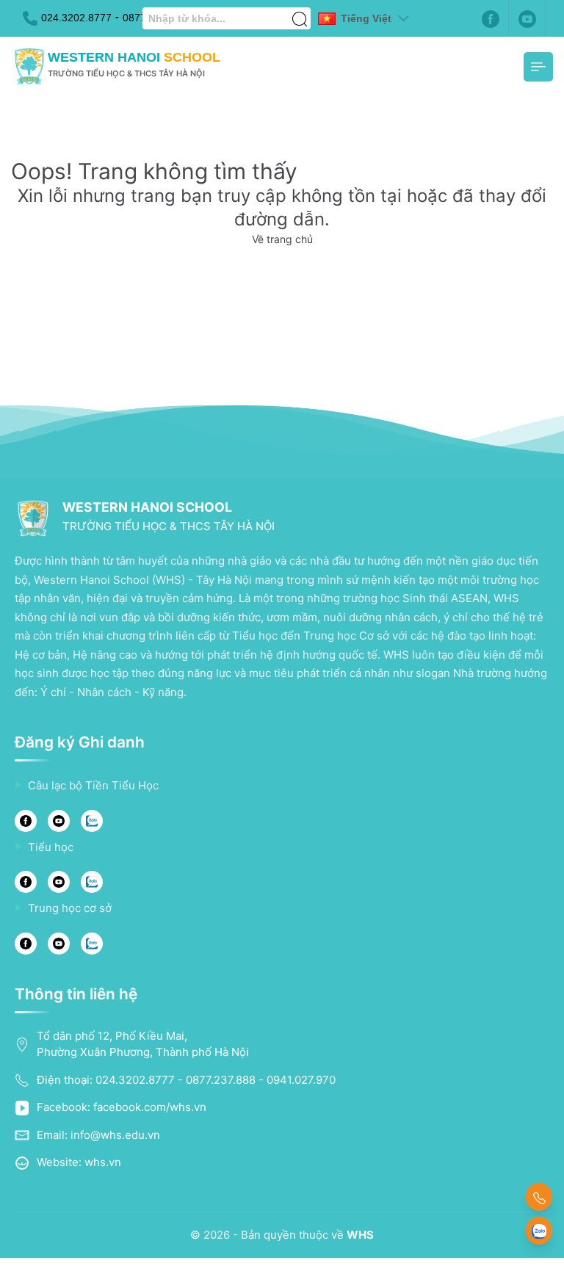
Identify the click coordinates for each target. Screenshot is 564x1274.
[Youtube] (527, 18)
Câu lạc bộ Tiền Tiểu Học (93, 785)
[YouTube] (59, 821)
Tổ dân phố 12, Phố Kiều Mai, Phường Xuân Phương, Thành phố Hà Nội (143, 1044)
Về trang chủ (282, 239)
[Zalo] (92, 821)
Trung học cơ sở (70, 908)
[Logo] (29, 66)
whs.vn (102, 1162)
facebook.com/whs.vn (149, 1107)
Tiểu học (50, 847)
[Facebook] (490, 18)
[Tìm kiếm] (300, 11)
